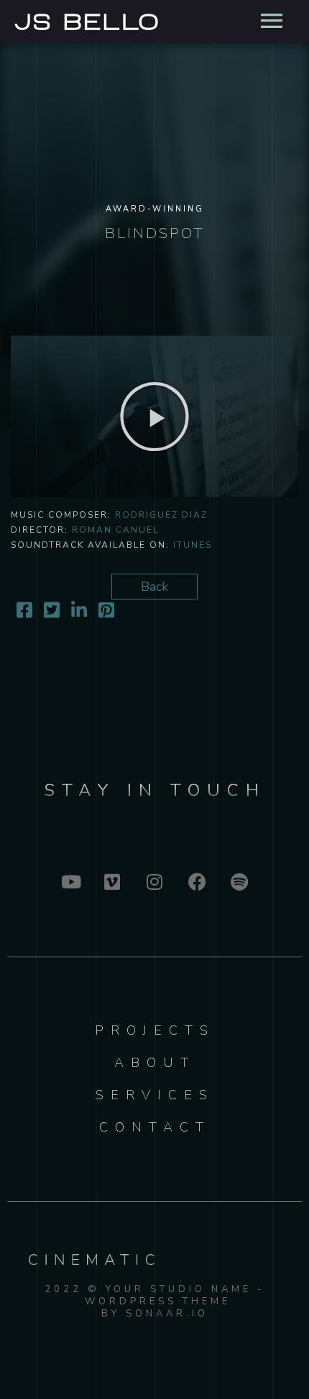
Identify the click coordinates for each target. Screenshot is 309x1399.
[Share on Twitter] (51, 612)
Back (154, 586)
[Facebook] (197, 881)
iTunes (192, 545)
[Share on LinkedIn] (79, 612)
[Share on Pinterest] (106, 612)
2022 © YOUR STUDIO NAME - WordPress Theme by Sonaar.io (155, 1301)
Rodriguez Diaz (161, 515)
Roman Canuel (115, 530)
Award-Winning (155, 209)
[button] (154, 416)
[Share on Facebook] (24, 612)
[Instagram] (154, 881)
